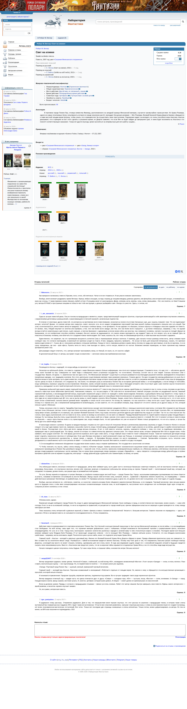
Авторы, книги (25, 46)
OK (28, 33)
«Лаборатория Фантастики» (98, 672)
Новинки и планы (14, 50)
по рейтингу (170, 287)
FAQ (81, 660)
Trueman (7, 178)
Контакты (88, 660)
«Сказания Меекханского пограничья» (68, 59)
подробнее (169, 63)
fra (63, 660)
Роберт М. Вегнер (42, 48)
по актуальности (150, 287)
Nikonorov (45, 292)
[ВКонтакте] (176, 271)
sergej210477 (46, 558)
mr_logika (45, 364)
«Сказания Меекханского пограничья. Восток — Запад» (69, 149)
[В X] (182, 271)
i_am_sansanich (47, 313)
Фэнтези (63, 87)
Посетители (12, 66)
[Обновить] (29, 147)
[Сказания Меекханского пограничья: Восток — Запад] (45, 197)
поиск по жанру (159, 25)
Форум (10, 74)
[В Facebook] (179, 271)
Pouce (182, 124)
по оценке (181, 287)
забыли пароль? (23, 17)
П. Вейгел (49, 72)
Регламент (73, 660)
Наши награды (99, 660)
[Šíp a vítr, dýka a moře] (81, 255)
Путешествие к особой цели (81, 96)
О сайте (53, 660)
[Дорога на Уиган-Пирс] (17, 166)
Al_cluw (44, 497)
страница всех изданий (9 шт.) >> (48, 266)
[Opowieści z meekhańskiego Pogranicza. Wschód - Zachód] (45, 255)
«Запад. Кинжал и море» (90, 145)
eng (59, 660)
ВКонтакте (111, 660)
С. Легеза (49, 68)
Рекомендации (13, 62)
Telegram (120, 660)
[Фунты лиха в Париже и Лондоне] (27, 167)
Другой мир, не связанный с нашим (72, 91)
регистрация (11, 17)
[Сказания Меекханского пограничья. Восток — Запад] (63, 197)
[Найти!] (183, 22)
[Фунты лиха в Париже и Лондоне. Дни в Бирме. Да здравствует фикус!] (8, 167)
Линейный (65, 98)
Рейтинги (11, 58)
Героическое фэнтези (78, 87)
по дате (161, 287)
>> (16, 204)
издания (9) (62, 38)
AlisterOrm (45, 464)
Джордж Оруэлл (16, 145)
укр (66, 660)
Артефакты (63, 96)
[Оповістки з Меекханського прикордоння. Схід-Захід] (99, 255)
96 (57, 104)
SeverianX (45, 523)
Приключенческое (71, 89)
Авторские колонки (15, 70)
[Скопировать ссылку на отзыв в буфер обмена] (40, 292)
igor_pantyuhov (47, 599)
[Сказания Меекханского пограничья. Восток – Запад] (63, 221)
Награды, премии (14, 54)
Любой (62, 100)
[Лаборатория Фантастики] (54, 22)
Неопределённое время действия (71, 93)
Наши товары (131, 660)
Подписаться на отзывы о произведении (170, 646)
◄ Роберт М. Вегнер (44, 38)
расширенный (175, 25)
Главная (11, 42)
